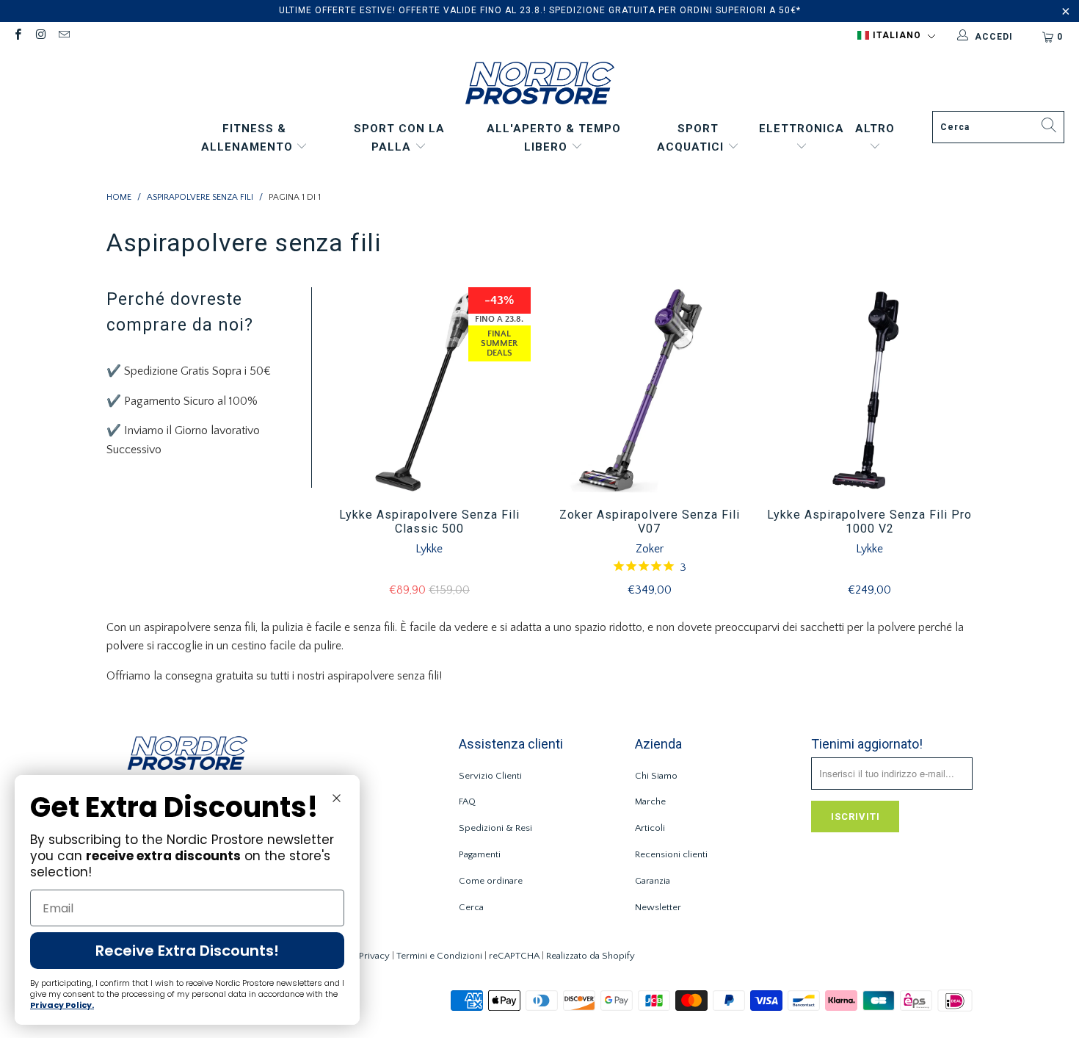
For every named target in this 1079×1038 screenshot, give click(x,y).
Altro (875, 128)
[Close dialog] (336, 798)
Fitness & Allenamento (249, 138)
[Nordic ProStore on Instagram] (40, 36)
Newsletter (658, 907)
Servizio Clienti (490, 776)
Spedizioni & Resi (495, 828)
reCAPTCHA (514, 956)
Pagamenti (480, 854)
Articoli (650, 828)
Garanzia (652, 881)
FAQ (467, 801)
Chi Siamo (656, 776)
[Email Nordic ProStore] (63, 36)
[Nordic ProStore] (540, 85)
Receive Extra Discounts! (187, 950)
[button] (896, 36)
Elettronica (801, 128)
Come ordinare (491, 881)
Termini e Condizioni (439, 956)
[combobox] (998, 127)
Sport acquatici (692, 138)
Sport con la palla (399, 138)
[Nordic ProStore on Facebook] (17, 36)
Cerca (471, 907)
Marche (650, 801)
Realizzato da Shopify (590, 956)
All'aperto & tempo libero (554, 138)
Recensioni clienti (671, 854)
